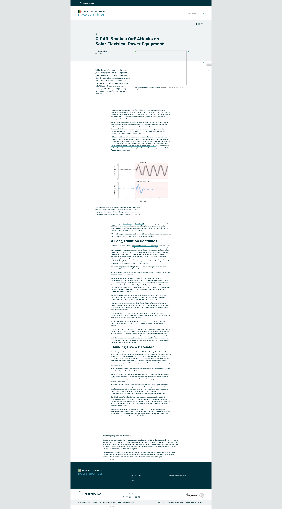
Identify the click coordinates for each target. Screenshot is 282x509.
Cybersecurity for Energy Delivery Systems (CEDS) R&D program (132, 280)
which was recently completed (129, 295)
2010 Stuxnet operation (127, 250)
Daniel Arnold (139, 224)
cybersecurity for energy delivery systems (147, 252)
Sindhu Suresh (129, 291)
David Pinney (147, 289)
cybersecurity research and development (145, 246)
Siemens (158, 289)
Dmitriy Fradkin (116, 291)
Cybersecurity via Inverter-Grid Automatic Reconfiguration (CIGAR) (133, 146)
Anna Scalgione (144, 285)
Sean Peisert (127, 224)
